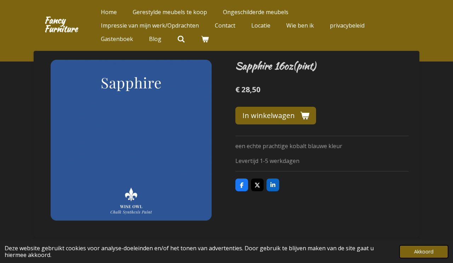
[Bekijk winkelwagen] (205, 39)
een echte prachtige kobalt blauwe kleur (288, 146)
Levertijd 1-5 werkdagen (267, 161)
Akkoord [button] (424, 251)
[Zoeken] (181, 39)
